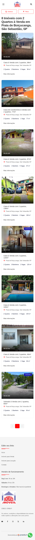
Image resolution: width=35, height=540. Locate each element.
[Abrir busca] (31, 4)
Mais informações (9, 74)
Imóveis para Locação (8, 460)
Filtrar (27, 11)
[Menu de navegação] (3, 4)
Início (3, 452)
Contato (3, 465)
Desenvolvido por (13, 535)
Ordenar (10, 11)
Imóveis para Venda (7, 456)
